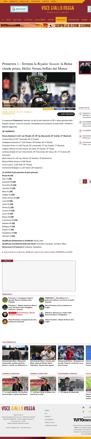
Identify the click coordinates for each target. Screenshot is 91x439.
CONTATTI (45, 1)
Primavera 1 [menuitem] (61, 20)
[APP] (85, 181)
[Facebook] (83, 408)
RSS (46, 413)
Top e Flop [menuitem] (17, 20)
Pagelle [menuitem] (84, 20)
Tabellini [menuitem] (51, 20)
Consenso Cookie (51, 425)
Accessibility (49, 419)
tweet (69, 109)
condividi (59, 109)
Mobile (47, 410)
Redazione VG (8, 113)
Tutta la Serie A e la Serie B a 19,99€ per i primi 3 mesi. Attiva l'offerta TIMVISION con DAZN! (38, 252)
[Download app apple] (83, 412)
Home (5, 1)
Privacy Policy (50, 422)
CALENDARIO (35, 1)
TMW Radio (13, 1)
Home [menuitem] (8, 20)
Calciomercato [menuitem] (73, 20)
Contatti (48, 416)
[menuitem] (2, 19)
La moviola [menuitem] (28, 20)
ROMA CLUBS (24, 1)
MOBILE (53, 1)
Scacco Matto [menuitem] (40, 20)
